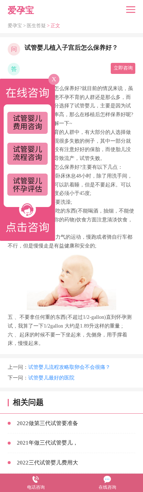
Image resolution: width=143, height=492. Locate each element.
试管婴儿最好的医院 (51, 378)
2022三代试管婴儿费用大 (47, 463)
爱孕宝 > (17, 25)
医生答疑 (36, 25)
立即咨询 (123, 68)
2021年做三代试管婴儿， (47, 443)
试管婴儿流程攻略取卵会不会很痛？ (69, 367)
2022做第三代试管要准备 (47, 423)
